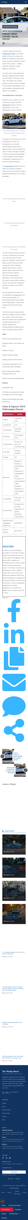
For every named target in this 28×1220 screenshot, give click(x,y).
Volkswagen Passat (8, 53)
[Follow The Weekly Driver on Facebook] (3, 1158)
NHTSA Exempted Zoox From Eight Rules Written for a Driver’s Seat (13, 916)
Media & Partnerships (17, 1192)
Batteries (4, 1144)
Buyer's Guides (6, 1113)
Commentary (13, 1214)
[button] (25, 2)
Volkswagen (6, 105)
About (3, 1192)
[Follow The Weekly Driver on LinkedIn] (10, 1158)
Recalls (4, 1137)
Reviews (4, 1103)
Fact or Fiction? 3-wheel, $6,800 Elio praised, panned (17, 756)
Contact (9, 1192)
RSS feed (10, 1178)
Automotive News (14, 1205)
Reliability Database (7, 1130)
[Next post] (25, 770)
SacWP (21, 1185)
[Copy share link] (14, 669)
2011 (11, 76)
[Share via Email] (14, 693)
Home (3, 1205)
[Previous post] (2, 756)
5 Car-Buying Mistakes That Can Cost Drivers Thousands (12, 847)
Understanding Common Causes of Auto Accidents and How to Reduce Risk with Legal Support (12, 988)
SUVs (3, 1119)
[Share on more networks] (14, 741)
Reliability (18, 1209)
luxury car (17, 295)
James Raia (8, 43)
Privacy (25, 1192)
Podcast (4, 1116)
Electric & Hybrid (6, 1110)
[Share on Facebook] (14, 621)
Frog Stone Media (14, 1188)
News (3, 1106)
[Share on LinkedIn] (14, 645)
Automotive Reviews (10, 26)
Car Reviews (6, 1209)
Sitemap (17, 1178)
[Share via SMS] (14, 717)
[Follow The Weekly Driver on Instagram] (6, 1158)
